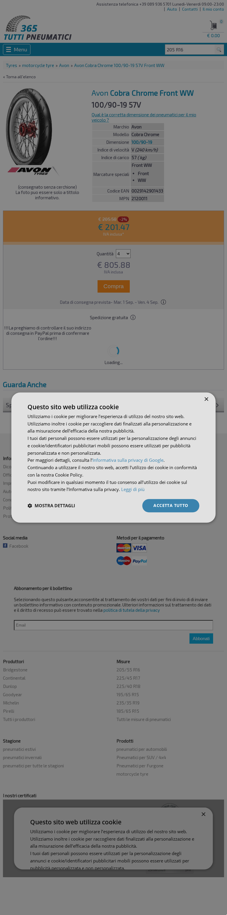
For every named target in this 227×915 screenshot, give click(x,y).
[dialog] (113, 457)
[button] (51, 506)
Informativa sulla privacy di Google (128, 460)
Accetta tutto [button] (170, 505)
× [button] (206, 399)
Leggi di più (133, 489)
